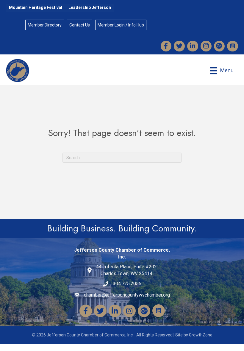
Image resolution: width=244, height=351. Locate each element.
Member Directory (45, 25)
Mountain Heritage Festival (35, 7)
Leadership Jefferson (89, 7)
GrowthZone (200, 335)
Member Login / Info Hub (121, 25)
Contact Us (79, 25)
